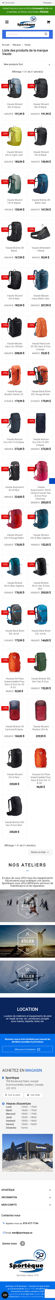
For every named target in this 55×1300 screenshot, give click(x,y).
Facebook (22, 1243)
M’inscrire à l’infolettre (27, 1049)
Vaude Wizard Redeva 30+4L (40, 728)
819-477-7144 (30, 1223)
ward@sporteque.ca (22, 1232)
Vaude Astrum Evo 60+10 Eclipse (14, 441)
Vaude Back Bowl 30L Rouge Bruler (40, 393)
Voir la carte (14, 1095)
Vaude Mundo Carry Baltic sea (40, 297)
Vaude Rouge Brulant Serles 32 (14, 393)
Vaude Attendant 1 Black (41, 249)
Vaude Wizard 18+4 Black (41, 153)
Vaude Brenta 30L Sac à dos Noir (14, 824)
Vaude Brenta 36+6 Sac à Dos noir (41, 585)
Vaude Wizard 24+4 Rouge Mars (14, 536)
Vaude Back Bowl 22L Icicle (41, 632)
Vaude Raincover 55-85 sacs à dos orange (41, 346)
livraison (37, 1294)
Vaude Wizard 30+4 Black (41, 106)
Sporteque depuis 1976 (28, 1275)
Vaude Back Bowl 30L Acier (14, 632)
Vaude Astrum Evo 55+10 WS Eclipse (41, 442)
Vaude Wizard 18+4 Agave (14, 201)
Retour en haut (40, 852)
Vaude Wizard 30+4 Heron (14, 106)
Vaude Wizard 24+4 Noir (14, 297)
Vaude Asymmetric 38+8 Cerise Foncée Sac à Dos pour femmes (41, 493)
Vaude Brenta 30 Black (15, 249)
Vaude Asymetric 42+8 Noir (14, 488)
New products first (27, 65)
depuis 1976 (29, 1289)
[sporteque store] (27, 1153)
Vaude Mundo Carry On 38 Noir (14, 345)
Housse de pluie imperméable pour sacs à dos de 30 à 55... (14, 683)
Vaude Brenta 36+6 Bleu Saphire (14, 584)
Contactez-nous (10, 1215)
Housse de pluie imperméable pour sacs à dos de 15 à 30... (41, 778)
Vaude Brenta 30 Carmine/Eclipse (14, 728)
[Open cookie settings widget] (5, 1295)
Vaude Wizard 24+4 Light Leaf (14, 153)
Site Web (35, 1095)
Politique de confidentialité (31, 1297)
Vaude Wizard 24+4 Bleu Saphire (40, 536)
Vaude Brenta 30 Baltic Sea (41, 201)
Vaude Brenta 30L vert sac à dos (41, 680)
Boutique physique (12, 1294)
